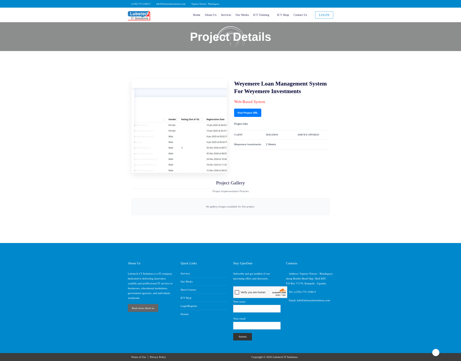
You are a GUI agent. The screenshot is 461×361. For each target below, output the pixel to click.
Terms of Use (138, 357)
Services (226, 14)
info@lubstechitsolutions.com (170, 3)
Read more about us (143, 308)
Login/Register (189, 306)
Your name (239, 301)
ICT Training (261, 14)
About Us (211, 14)
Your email (239, 318)
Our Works (242, 14)
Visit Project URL (247, 112)
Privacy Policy (158, 357)
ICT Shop (283, 14)
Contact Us (300, 14)
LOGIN (324, 15)
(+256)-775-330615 (140, 3)
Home (196, 14)
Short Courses (188, 289)
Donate (185, 314)
